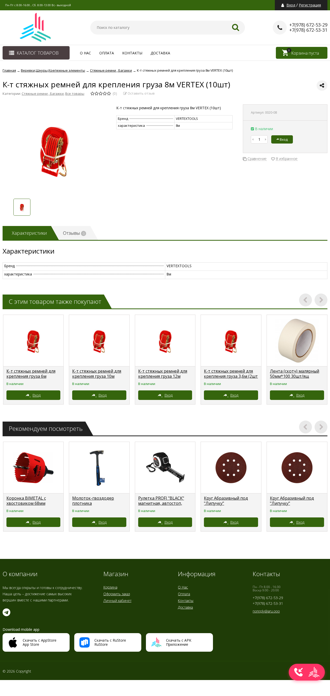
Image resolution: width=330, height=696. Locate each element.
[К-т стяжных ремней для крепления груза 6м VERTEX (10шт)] (33, 340)
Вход (290, 5)
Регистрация (310, 5)
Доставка (160, 53)
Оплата (106, 53)
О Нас (85, 53)
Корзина (110, 587)
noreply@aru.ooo (266, 611)
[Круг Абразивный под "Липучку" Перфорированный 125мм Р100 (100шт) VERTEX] (297, 467)
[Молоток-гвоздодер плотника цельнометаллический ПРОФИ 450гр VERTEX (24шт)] (99, 467)
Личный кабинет (117, 600)
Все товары (74, 93)
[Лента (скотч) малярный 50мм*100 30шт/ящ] (297, 340)
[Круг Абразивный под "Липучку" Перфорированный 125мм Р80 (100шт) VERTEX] (231, 467)
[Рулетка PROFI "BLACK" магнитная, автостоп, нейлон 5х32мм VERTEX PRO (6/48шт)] (165, 467)
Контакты (132, 53)
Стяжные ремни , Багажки (43, 93)
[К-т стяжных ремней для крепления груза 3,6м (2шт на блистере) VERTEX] (231, 340)
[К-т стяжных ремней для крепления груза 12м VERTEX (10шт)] (165, 340)
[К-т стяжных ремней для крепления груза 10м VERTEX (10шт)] (99, 340)
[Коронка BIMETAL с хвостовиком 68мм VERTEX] (33, 467)
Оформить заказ (116, 593)
